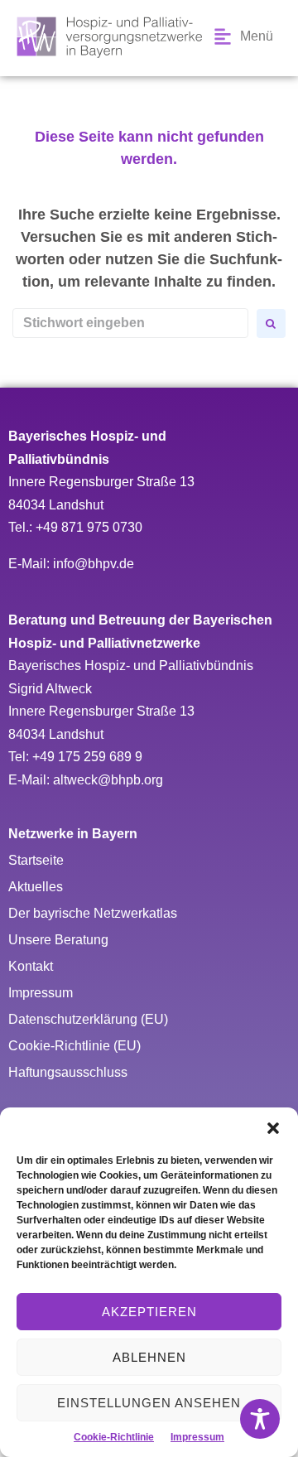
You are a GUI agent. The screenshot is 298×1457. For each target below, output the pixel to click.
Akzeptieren (149, 1312)
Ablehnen (149, 1357)
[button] (273, 1128)
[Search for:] (130, 323)
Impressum (197, 1437)
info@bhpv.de (93, 564)
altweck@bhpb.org (108, 780)
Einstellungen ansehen (149, 1403)
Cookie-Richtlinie (114, 1437)
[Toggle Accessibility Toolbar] (259, 1418)
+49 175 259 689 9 (87, 757)
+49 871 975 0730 (89, 527)
